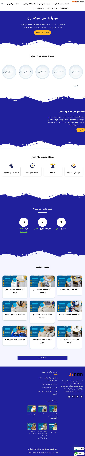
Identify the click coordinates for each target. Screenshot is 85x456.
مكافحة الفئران (52, 8)
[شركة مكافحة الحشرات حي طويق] (42, 331)
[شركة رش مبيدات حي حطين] (14, 331)
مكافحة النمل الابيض (29, 4)
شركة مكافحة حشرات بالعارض (69, 314)
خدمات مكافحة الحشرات (61, 4)
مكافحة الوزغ (65, 8)
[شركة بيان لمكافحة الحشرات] (78, 1)
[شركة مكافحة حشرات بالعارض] (69, 306)
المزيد (81, 129)
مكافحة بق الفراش (13, 4)
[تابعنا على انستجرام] (69, 397)
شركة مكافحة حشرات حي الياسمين (42, 291)
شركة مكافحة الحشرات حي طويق (42, 341)
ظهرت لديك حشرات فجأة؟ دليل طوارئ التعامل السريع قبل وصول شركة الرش (42, 434)
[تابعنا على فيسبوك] (82, 397)
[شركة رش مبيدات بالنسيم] (69, 281)
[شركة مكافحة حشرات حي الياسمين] (42, 281)
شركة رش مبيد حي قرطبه (15, 314)
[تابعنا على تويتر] (78, 397)
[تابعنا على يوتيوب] (73, 397)
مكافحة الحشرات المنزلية (75, 75)
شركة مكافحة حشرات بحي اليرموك (42, 316)
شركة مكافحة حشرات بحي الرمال (14, 291)
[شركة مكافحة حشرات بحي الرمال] (14, 281)
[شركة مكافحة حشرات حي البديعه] (69, 331)
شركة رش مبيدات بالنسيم (69, 289)
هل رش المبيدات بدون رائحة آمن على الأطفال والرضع (52, 416)
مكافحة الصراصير (44, 4)
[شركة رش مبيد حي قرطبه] (14, 306)
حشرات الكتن (54, 432)
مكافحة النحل (39, 8)
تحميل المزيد (42, 357)
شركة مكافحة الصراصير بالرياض (32, 432)
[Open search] (2, 3)
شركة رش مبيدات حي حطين (15, 339)
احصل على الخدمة (42, 32)
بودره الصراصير (43, 414)
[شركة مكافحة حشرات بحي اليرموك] (42, 306)
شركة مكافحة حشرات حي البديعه (69, 341)
